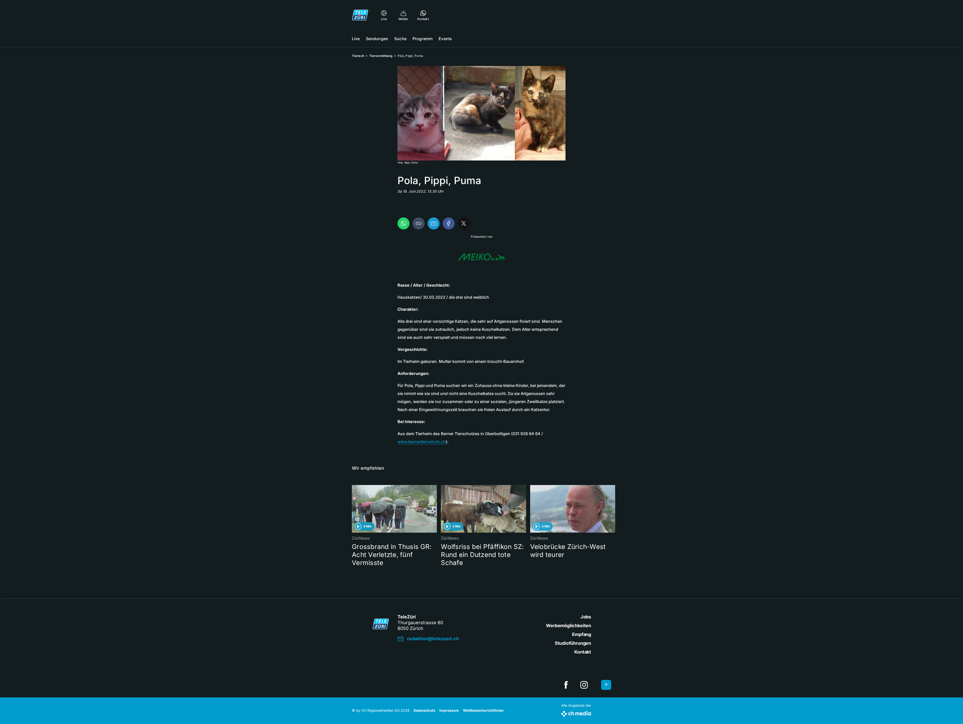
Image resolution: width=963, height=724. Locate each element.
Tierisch (358, 56)
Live (356, 38)
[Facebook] (449, 223)
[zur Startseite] (360, 15)
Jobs (586, 616)
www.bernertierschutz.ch (421, 441)
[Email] (434, 223)
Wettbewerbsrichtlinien (483, 710)
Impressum (449, 710)
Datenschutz (424, 710)
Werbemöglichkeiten (568, 625)
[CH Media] (576, 713)
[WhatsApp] (403, 223)
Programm (423, 38)
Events (445, 38)
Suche (400, 38)
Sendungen (377, 38)
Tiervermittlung (380, 56)
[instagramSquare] (584, 685)
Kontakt (582, 652)
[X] (464, 223)
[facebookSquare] (566, 685)
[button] (481, 113)
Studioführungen (573, 643)
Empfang (581, 634)
